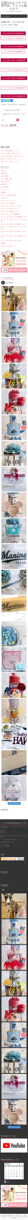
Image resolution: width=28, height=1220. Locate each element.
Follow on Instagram (15, 803)
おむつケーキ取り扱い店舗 (8, 195)
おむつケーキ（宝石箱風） (8, 203)
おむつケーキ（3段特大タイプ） (10, 211)
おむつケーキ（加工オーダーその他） (11, 240)
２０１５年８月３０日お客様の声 (14, 46)
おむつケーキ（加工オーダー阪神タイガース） (14, 224)
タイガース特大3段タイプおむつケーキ (12, 156)
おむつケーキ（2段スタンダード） (10, 208)
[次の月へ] (22, 1164)
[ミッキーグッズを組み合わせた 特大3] (14, 504)
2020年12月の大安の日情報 (11, 110)
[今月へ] (19, 1164)
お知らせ (3, 170)
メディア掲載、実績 (6, 178)
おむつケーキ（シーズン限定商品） (11, 214)
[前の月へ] (16, 1164)
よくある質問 (4, 187)
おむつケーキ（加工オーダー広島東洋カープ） (14, 217)
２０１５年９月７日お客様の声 (13, 51)
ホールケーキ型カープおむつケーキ (11, 153)
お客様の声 (23, 104)
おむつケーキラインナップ (8, 200)
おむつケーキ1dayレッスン (8, 246)
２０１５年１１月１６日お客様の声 (14, 88)
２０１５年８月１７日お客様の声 (13, 38)
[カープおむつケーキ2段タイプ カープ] (14, 685)
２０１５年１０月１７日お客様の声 (14, 60)
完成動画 (3, 192)
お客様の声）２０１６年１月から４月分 (13, 114)
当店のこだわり (5, 181)
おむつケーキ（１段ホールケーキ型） (11, 206)
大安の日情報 (4, 176)
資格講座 (3, 243)
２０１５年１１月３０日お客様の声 (14, 96)
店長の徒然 (4, 184)
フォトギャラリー (6, 189)
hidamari (5, 104)
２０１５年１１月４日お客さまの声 (14, 70)
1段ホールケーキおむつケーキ (9, 161)
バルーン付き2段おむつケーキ (9, 150)
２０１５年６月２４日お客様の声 (13, 33)
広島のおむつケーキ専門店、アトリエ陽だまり (14, 5)
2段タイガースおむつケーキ (8, 158)
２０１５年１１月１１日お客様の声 (14, 78)
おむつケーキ (4, 197)
